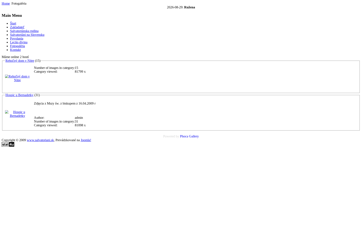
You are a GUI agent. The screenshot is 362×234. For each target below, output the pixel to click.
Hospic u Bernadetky (19, 95)
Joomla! (86, 140)
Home (6, 3)
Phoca (184, 136)
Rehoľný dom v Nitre (19, 60)
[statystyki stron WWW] (8, 145)
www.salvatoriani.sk (40, 140)
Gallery (194, 136)
